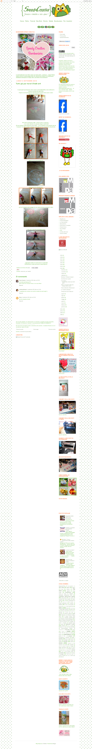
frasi (69, 610)
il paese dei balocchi (63, 621)
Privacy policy (63, 35)
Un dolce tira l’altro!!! (70, 550)
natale (69, 631)
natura (67, 632)
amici (68, 587)
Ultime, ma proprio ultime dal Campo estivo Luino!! (67, 285)
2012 (61, 268)
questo (33, 125)
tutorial (73, 650)
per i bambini (28, 271)
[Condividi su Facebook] (36, 267)
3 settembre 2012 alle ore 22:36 (33, 280)
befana (68, 589)
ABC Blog (61, 587)
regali (60, 641)
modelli (63, 631)
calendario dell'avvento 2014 (65, 595)
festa (67, 608)
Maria (20, 297)
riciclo (61, 643)
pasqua (70, 636)
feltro (60, 608)
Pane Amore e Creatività (65, 225)
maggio (63, 299)
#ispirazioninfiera (62, 586)
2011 (61, 309)
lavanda (63, 625)
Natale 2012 (61, 632)
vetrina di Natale (62, 655)
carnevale (61, 599)
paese (60, 634)
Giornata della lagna (69, 612)
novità (71, 632)
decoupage (71, 604)
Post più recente (19, 329)
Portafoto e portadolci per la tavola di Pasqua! (70, 529)
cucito (60, 604)
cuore (66, 604)
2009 (61, 312)
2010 (61, 310)
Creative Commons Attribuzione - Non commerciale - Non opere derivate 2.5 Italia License (67, 56)
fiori (59, 610)
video (68, 655)
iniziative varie (72, 622)
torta (61, 650)
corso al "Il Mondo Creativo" (68, 601)
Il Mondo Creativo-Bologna (66, 618)
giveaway (60, 613)
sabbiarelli (69, 643)
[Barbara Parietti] (63, 131)
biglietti (68, 590)
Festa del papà (72, 608)
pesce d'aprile (68, 638)
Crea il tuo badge (61, 132)
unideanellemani (23, 289)
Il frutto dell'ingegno (64, 220)
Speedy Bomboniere (64, 37)
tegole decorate (62, 647)
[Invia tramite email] (32, 267)
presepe (66, 640)
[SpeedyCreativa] (63, 112)
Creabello (71, 603)
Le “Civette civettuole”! (66, 289)
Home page (35, 329)
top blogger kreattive (71, 648)
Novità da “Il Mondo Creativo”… (68, 277)
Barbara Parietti (61, 119)
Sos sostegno (63, 228)
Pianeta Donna (63, 227)
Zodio (61, 656)
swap (72, 646)
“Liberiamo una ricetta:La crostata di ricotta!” (70, 560)
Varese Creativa (63, 233)
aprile (62, 301)
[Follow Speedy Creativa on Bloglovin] (64, 42)
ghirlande (60, 612)
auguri (73, 587)
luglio (62, 295)
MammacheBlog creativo (66, 628)
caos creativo (71, 597)
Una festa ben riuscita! (66, 278)
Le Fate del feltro (63, 222)
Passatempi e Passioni (64, 637)
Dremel (60, 606)
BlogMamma (62, 219)
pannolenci (67, 634)
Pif (73, 638)
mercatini (67, 629)
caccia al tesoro (62, 593)
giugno (63, 297)
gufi (74, 613)
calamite (71, 593)
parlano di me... (62, 636)
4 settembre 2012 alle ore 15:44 (34, 289)
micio (74, 629)
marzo (62, 303)
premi (60, 640)
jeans (62, 624)
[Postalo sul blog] (33, 267)
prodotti (72, 640)
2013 (61, 266)
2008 (61, 314)
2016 (61, 260)
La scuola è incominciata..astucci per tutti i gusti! (68, 282)
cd (65, 600)
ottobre (63, 273)
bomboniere (68, 592)
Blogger (54, 743)
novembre (63, 271)
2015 (61, 262)
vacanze (68, 652)
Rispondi (21, 285)
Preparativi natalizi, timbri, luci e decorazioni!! (70, 517)
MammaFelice (63, 223)
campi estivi (23, 271)
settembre (63, 275)
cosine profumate (63, 603)
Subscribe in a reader (63, 580)
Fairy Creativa (22, 280)
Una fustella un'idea (69, 651)
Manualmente (61, 629)
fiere (72, 609)
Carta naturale (67, 599)
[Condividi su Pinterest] (37, 267)
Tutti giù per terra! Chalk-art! (67, 291)
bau (62, 589)
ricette (71, 641)
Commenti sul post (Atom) (25, 331)
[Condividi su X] (34, 267)
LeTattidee (44, 743)
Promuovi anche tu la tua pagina (64, 113)
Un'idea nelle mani (64, 231)
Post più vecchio (52, 329)
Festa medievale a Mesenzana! (68, 287)
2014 (61, 264)
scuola (65, 644)
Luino (72, 625)
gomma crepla (68, 613)
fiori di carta (64, 610)
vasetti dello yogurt (70, 654)
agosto (63, 293)
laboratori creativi (70, 624)
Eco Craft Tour (70, 606)
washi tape (73, 655)
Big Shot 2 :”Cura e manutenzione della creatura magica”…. (67, 540)
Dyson (64, 606)
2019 (61, 255)
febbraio (63, 304)
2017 (61, 259)
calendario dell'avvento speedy (67, 596)
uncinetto (61, 652)
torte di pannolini (67, 650)
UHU (62, 651)
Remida (65, 641)
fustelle (72, 610)
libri (68, 625)
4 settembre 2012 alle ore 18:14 (29, 297)
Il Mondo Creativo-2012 (69, 617)
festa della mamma (64, 609)
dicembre (63, 269)
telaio (70, 647)
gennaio (63, 306)
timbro (64, 648)
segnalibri (71, 644)
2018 (61, 257)
